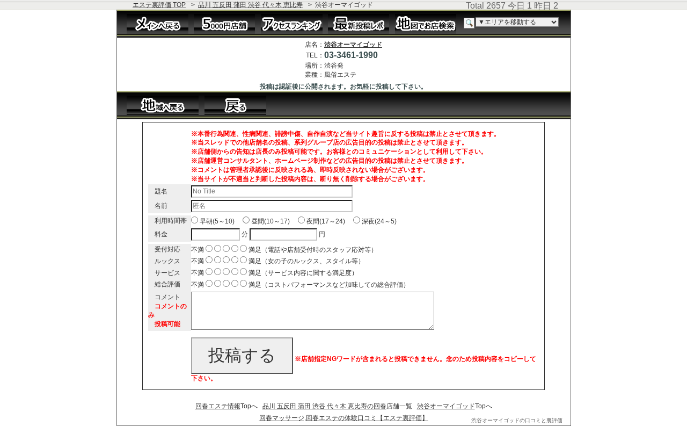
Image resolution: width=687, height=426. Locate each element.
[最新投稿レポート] (359, 23)
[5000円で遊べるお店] (224, 23)
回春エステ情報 (217, 406)
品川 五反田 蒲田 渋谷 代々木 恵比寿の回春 (324, 406)
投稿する (242, 355)
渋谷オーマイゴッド (353, 44)
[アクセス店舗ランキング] (292, 23)
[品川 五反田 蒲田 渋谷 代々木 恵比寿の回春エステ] (163, 104)
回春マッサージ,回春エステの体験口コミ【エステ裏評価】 (343, 418)
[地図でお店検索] (426, 23)
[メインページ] (157, 23)
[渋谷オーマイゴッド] (240, 104)
